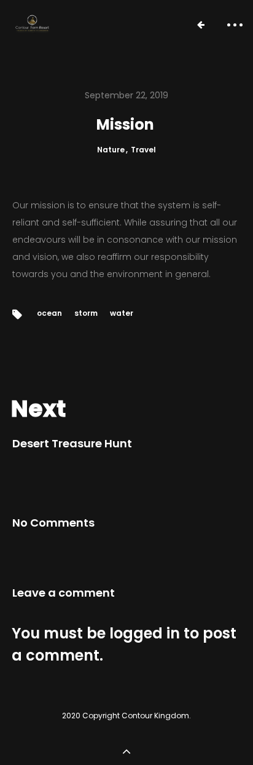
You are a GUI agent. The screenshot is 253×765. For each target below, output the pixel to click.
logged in (144, 633)
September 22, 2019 (126, 95)
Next (38, 409)
